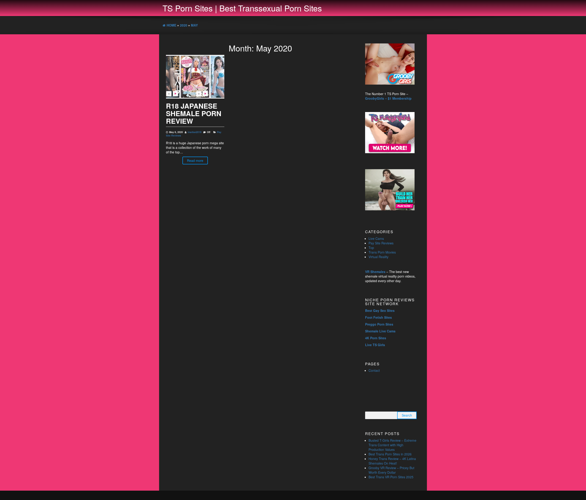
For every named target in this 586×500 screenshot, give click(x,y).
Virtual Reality (378, 256)
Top (371, 247)
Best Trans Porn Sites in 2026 (390, 454)
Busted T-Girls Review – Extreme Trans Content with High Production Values (392, 445)
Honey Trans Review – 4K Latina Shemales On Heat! (392, 460)
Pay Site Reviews (381, 243)
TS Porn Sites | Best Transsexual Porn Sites (242, 8)
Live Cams (376, 238)
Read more (195, 160)
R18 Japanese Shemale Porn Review (193, 113)
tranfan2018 (194, 132)
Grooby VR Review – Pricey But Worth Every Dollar (391, 470)
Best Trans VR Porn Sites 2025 (391, 477)
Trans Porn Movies (382, 252)
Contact (374, 370)
